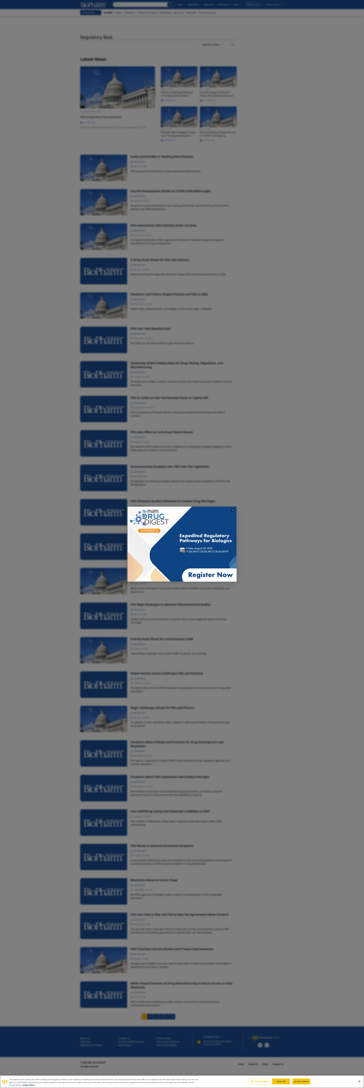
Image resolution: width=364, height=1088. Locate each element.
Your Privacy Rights (259, 1081)
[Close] (359, 1081)
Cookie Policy (28, 1085)
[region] (182, 1081)
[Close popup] (233, 510)
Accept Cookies (301, 1081)
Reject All (281, 1081)
